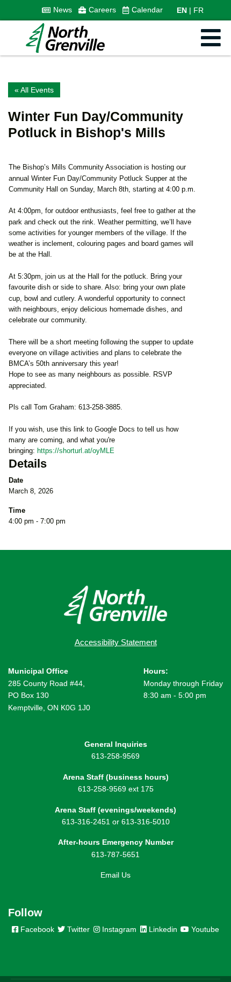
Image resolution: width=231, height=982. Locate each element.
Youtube (204, 929)
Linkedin (162, 929)
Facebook (36, 929)
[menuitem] (57, 10)
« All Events (34, 90)
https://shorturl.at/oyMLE (75, 451)
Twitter (77, 929)
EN (182, 10)
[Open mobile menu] (211, 38)
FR (198, 10)
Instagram (118, 929)
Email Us (115, 875)
